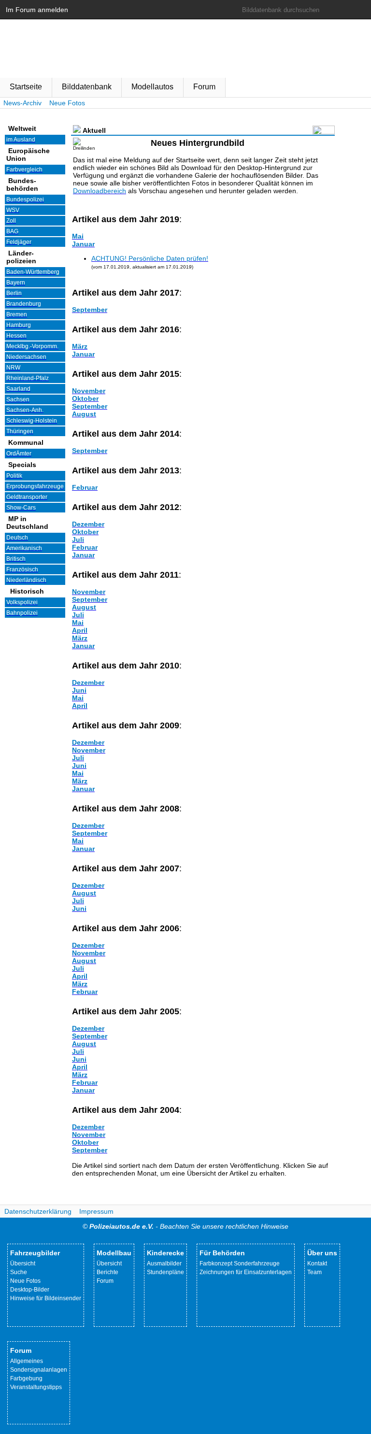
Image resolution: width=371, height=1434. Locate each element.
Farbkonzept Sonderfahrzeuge (240, 1263)
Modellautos (152, 87)
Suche (18, 1272)
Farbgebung (26, 1378)
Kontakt (317, 1263)
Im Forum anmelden (37, 10)
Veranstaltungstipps (36, 1387)
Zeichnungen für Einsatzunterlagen (246, 1272)
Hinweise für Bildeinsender (45, 1298)
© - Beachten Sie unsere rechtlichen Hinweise (185, 1226)
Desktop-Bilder (29, 1289)
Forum (204, 87)
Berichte (107, 1272)
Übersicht (22, 1263)
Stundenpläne (165, 1272)
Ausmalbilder (164, 1263)
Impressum (96, 1211)
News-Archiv (22, 103)
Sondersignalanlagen (38, 1369)
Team (314, 1272)
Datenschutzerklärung (37, 1211)
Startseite (26, 87)
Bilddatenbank (87, 87)
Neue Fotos (67, 103)
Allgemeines (26, 1361)
